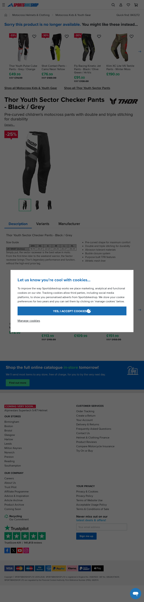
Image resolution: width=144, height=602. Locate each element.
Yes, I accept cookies (70, 311)
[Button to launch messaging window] (135, 593)
